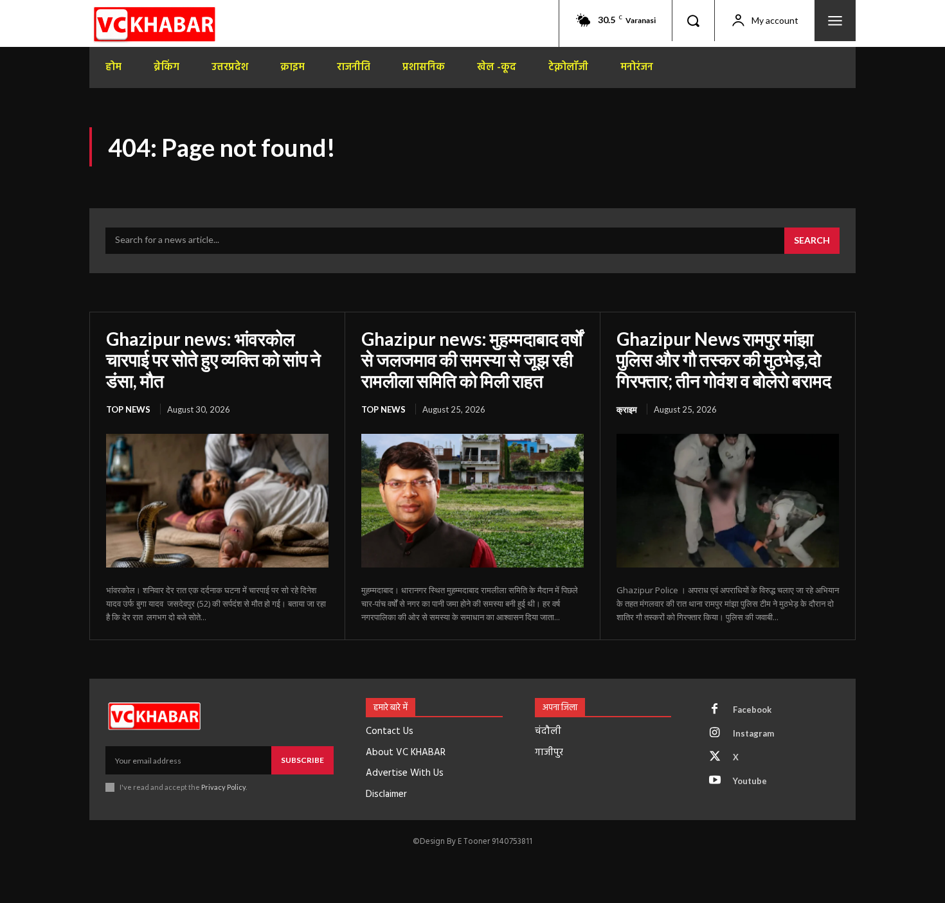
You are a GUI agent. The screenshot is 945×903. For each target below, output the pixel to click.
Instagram (753, 733)
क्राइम (626, 409)
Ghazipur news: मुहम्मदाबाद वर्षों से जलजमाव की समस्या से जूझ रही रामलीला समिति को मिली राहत (471, 359)
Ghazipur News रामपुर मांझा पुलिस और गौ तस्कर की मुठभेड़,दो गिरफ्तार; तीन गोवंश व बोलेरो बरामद (723, 359)
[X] (714, 757)
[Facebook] (714, 709)
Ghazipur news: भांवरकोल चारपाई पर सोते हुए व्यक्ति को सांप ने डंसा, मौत (213, 359)
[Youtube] (714, 780)
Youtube (750, 781)
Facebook (752, 709)
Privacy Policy (223, 787)
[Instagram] (714, 733)
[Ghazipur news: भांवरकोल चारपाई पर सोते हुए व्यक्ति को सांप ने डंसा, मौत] (217, 501)
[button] (693, 20)
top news (128, 409)
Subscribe (302, 760)
